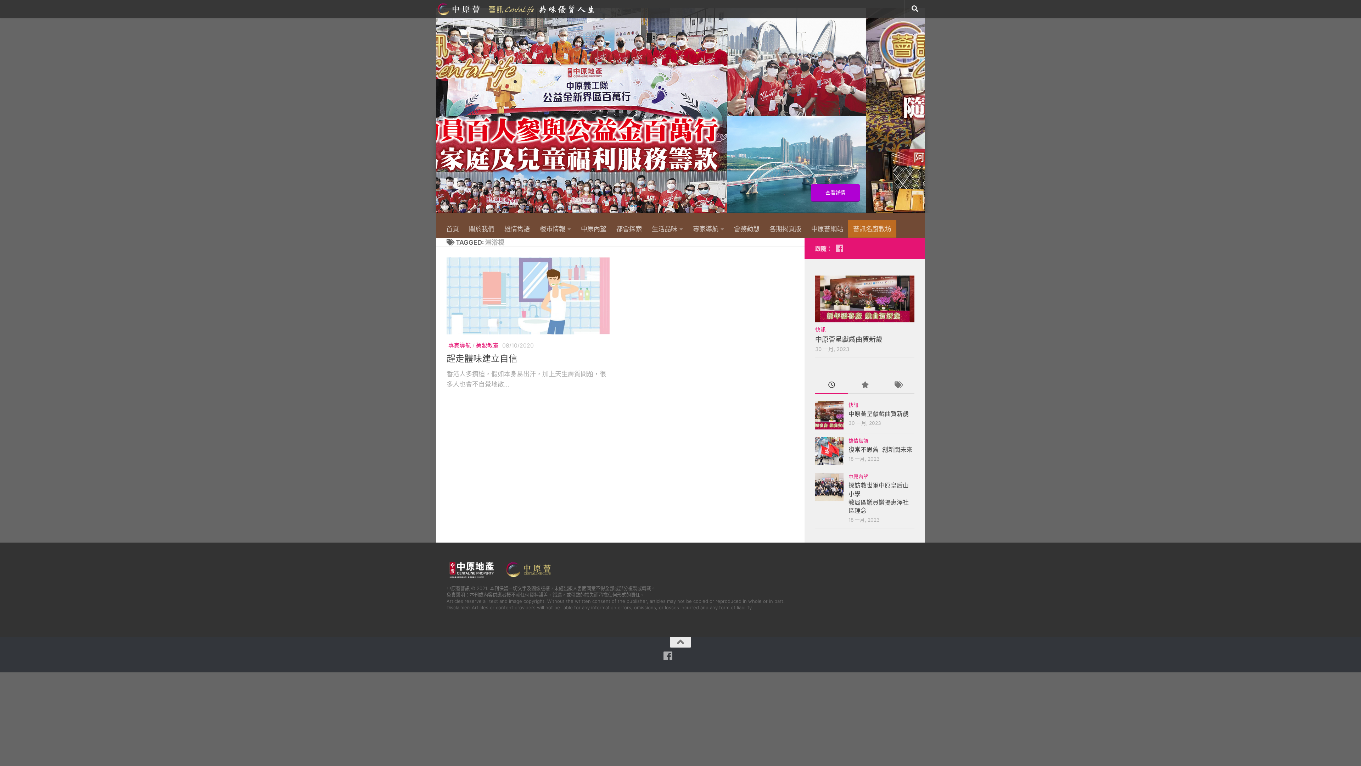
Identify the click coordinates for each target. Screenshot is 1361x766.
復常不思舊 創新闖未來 (880, 449)
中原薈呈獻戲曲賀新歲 (849, 339)
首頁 (452, 229)
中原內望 (593, 229)
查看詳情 (894, 192)
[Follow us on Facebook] (839, 248)
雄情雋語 (517, 229)
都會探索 (629, 229)
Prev (440, 114)
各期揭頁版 (785, 229)
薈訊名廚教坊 (872, 229)
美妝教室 (487, 345)
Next (920, 114)
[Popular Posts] (864, 385)
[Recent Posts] (831, 385)
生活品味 (664, 229)
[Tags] (897, 385)
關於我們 (481, 229)
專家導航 (705, 229)
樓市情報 (552, 229)
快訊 (820, 330)
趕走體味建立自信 (482, 358)
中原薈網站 (517, 9)
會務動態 (747, 229)
